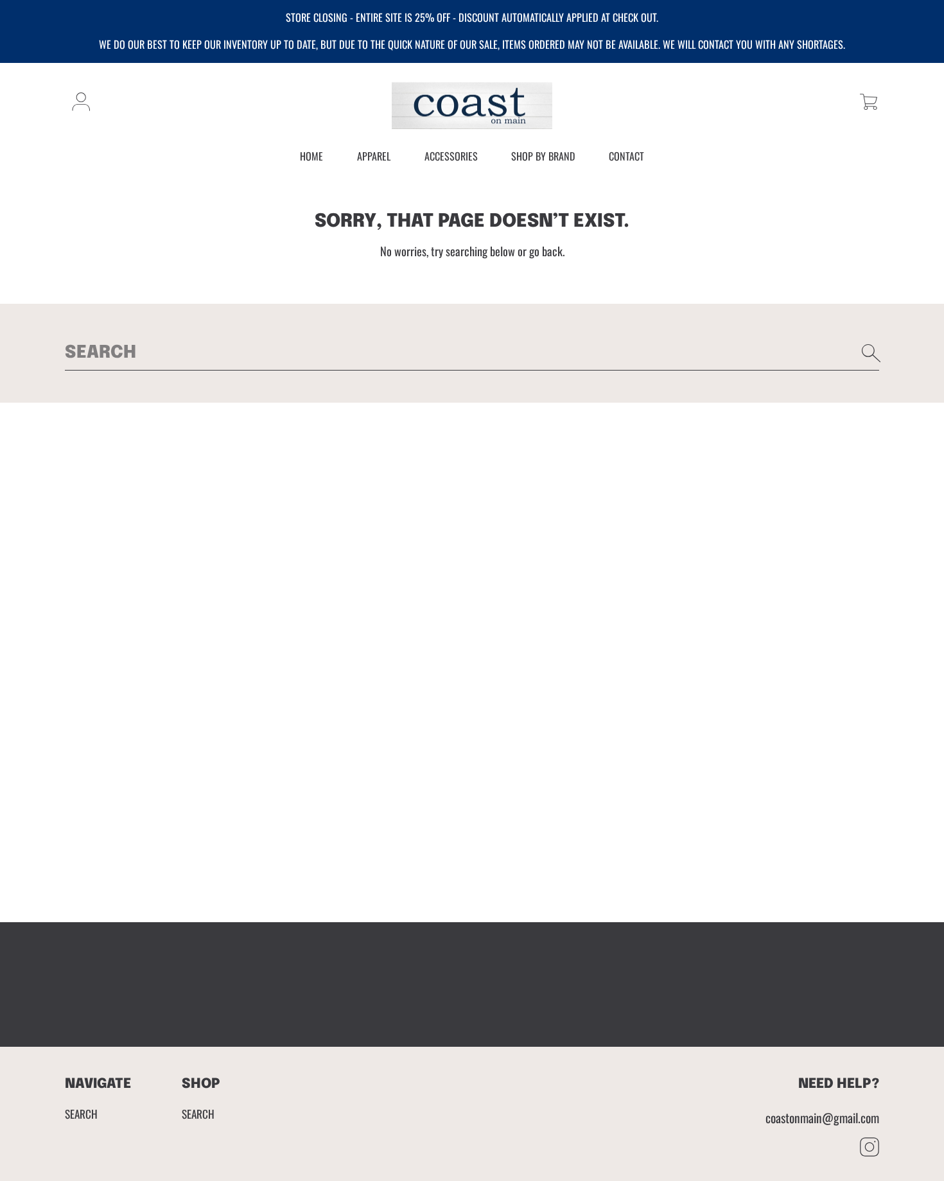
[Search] (871, 353)
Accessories (451, 156)
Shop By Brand (543, 156)
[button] (868, 101)
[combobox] (472, 353)
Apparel (373, 156)
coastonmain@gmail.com (822, 1117)
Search (81, 1113)
